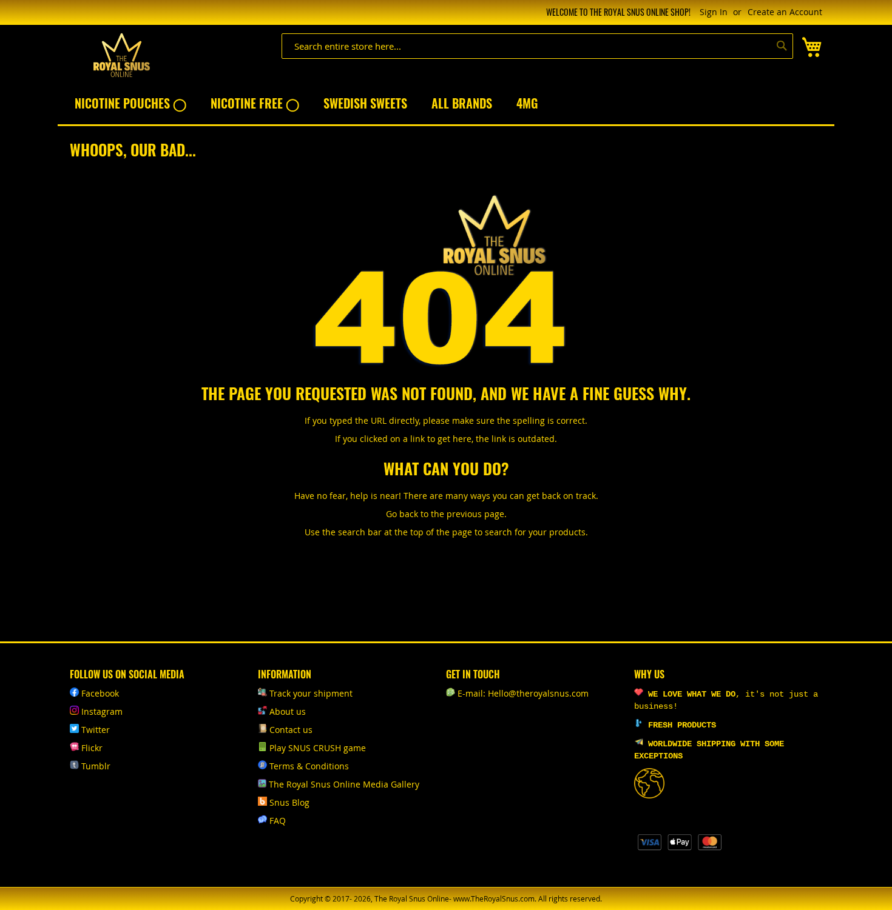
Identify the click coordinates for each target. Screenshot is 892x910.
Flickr (92, 748)
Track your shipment (311, 693)
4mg (527, 103)
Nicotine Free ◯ (255, 103)
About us (287, 711)
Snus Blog (289, 802)
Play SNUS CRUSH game (317, 748)
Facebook (100, 693)
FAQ (277, 820)
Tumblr (95, 766)
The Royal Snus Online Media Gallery (344, 784)
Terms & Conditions (309, 766)
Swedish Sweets (365, 103)
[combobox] (537, 46)
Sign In (714, 12)
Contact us (291, 729)
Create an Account (785, 12)
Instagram (102, 711)
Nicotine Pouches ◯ (130, 103)
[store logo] (121, 55)
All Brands (461, 103)
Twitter (95, 729)
